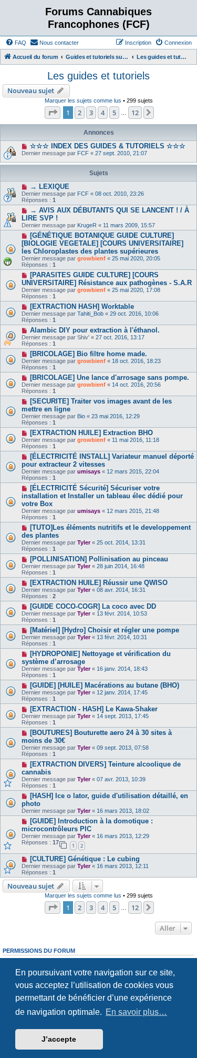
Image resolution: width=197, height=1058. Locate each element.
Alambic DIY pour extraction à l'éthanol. (95, 330)
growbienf (91, 258)
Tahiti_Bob (90, 313)
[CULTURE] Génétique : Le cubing (85, 859)
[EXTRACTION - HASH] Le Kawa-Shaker (94, 709)
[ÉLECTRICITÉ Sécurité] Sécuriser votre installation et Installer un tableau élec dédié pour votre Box (102, 496)
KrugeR (87, 225)
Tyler (83, 542)
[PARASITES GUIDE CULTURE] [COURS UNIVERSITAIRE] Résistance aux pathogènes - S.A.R (107, 279)
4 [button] (103, 112)
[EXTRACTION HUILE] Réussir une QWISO (99, 583)
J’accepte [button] (59, 1039)
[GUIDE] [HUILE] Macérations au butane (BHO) (104, 685)
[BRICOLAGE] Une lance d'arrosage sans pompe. (109, 377)
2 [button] (79, 112)
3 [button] (91, 112)
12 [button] (135, 112)
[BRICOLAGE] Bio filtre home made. (88, 354)
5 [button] (114, 112)
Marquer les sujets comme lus (83, 100)
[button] (52, 112)
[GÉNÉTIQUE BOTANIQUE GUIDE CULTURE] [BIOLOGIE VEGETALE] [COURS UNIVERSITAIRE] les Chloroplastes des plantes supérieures (102, 243)
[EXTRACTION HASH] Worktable (82, 306)
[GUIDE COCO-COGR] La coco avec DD (93, 606)
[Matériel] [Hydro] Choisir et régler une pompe (104, 630)
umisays (88, 471)
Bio (81, 416)
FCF (83, 153)
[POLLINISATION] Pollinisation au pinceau (99, 559)
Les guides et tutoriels (98, 76)
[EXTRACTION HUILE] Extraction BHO (91, 433)
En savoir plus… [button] (136, 1011)
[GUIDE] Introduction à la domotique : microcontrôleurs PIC (87, 825)
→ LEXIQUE (49, 186)
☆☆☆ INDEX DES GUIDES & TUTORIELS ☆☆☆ (107, 146)
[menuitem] (15, 42)
